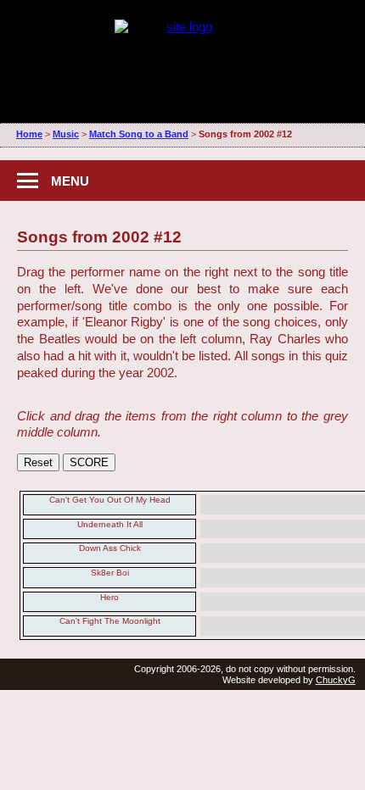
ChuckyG (336, 680)
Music (66, 134)
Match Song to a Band (138, 134)
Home (29, 134)
